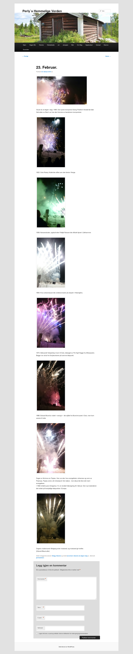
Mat (72, 45)
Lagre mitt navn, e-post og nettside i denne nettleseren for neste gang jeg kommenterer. (63, 633)
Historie (41, 45)
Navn (41, 607)
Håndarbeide (50, 45)
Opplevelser (89, 45)
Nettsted (40, 628)
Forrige (25, 56)
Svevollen (26, 49)
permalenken (40, 558)
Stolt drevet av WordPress (66, 647)
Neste (108, 56)
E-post (41, 617)
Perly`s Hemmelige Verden (42, 11)
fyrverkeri (70, 556)
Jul (58, 45)
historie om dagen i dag (80, 556)
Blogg (54, 556)
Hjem (24, 45)
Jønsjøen (65, 45)
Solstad (98, 45)
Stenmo (106, 45)
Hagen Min (32, 45)
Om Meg (79, 45)
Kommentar (42, 579)
